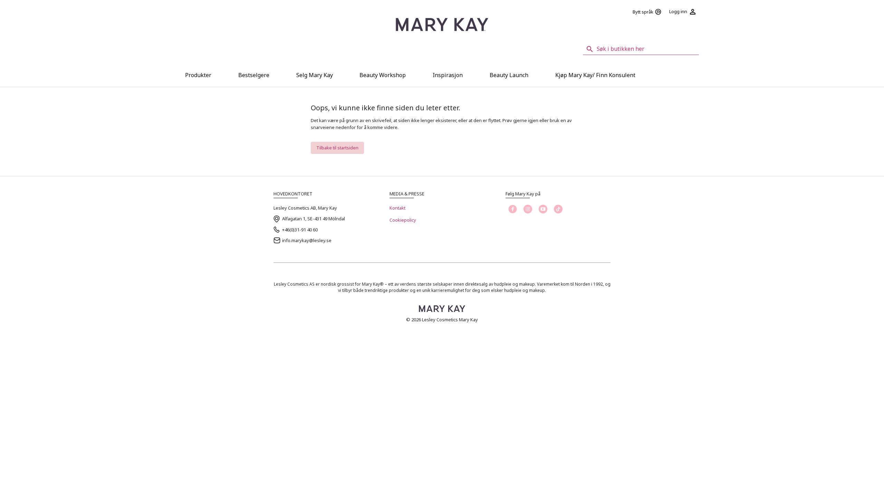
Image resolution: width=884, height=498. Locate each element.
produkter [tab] (198, 75)
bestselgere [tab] (253, 75)
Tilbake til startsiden (337, 148)
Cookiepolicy (403, 220)
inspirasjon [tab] (448, 75)
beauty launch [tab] (509, 75)
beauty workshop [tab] (382, 75)
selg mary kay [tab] (314, 75)
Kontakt (397, 208)
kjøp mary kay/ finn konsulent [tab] (595, 75)
